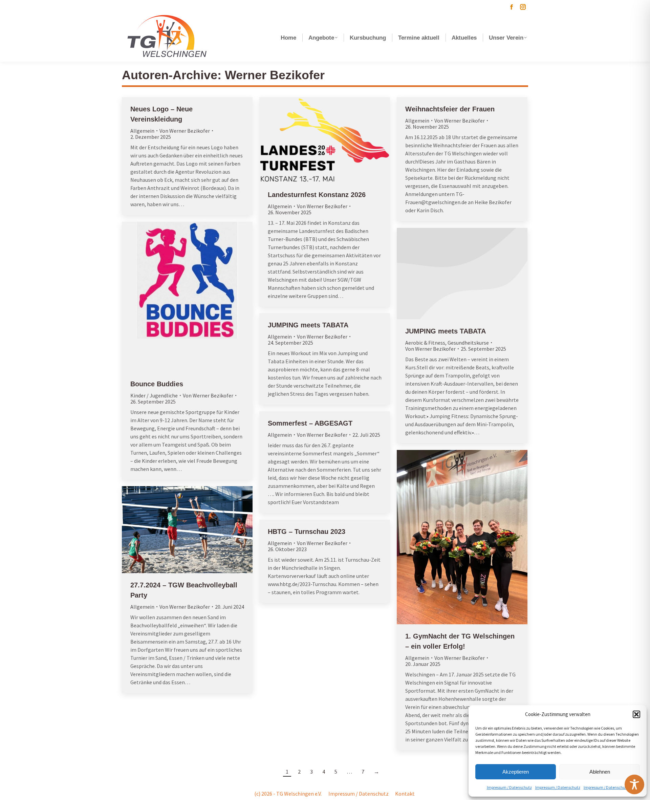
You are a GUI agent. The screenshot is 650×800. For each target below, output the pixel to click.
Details (196, 296)
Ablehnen (599, 772)
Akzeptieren (515, 772)
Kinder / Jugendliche (154, 395)
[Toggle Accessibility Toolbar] (634, 784)
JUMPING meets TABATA (445, 331)
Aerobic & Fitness (425, 342)
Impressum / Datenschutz (509, 787)
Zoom (178, 296)
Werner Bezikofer (275, 75)
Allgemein (142, 130)
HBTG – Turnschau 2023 (306, 531)
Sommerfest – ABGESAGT (310, 423)
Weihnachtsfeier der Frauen (450, 109)
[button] (636, 714)
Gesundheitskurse (468, 342)
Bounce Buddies (156, 384)
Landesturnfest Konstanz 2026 (317, 194)
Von (184, 131)
